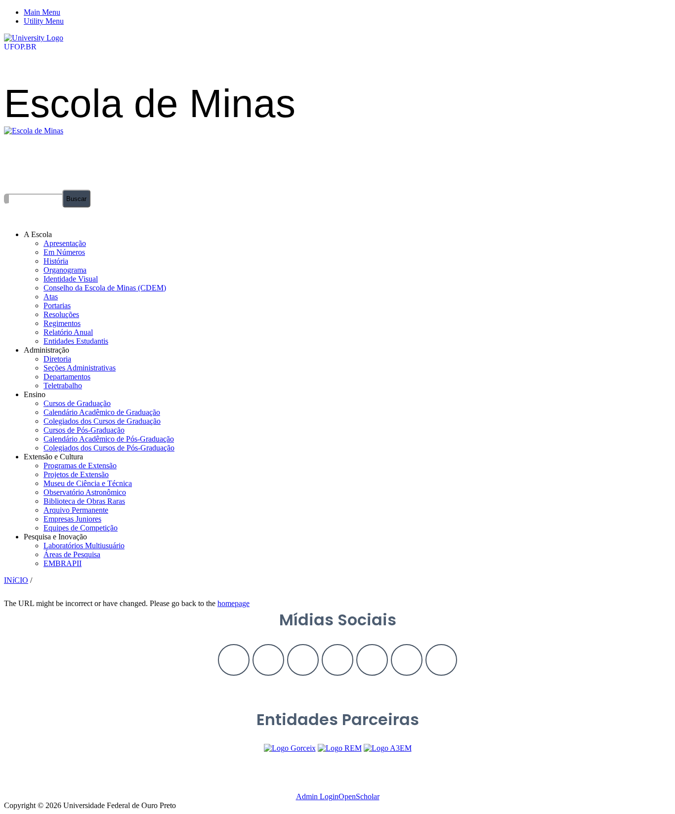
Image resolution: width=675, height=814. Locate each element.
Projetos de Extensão (76, 474)
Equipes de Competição (80, 528)
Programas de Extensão (80, 465)
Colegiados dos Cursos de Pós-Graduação (108, 448)
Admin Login (317, 796)
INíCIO (16, 580)
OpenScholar (359, 796)
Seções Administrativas (79, 368)
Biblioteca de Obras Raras (84, 501)
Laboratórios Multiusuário (84, 545)
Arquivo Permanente (75, 510)
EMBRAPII (62, 563)
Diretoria (57, 359)
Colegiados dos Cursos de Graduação (102, 421)
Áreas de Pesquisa (71, 554)
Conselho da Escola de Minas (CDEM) (104, 288)
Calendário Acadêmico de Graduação (101, 412)
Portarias (57, 305)
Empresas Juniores (72, 519)
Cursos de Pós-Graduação (84, 430)
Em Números (64, 252)
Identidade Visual (70, 279)
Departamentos (66, 376)
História (55, 261)
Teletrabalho (62, 385)
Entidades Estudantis (75, 341)
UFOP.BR (20, 46)
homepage (233, 603)
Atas (50, 296)
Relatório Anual (68, 332)
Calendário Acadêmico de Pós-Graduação (108, 439)
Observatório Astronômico (84, 492)
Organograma (64, 270)
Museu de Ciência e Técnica (87, 483)
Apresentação (64, 243)
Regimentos (62, 323)
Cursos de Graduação (77, 403)
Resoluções (61, 314)
